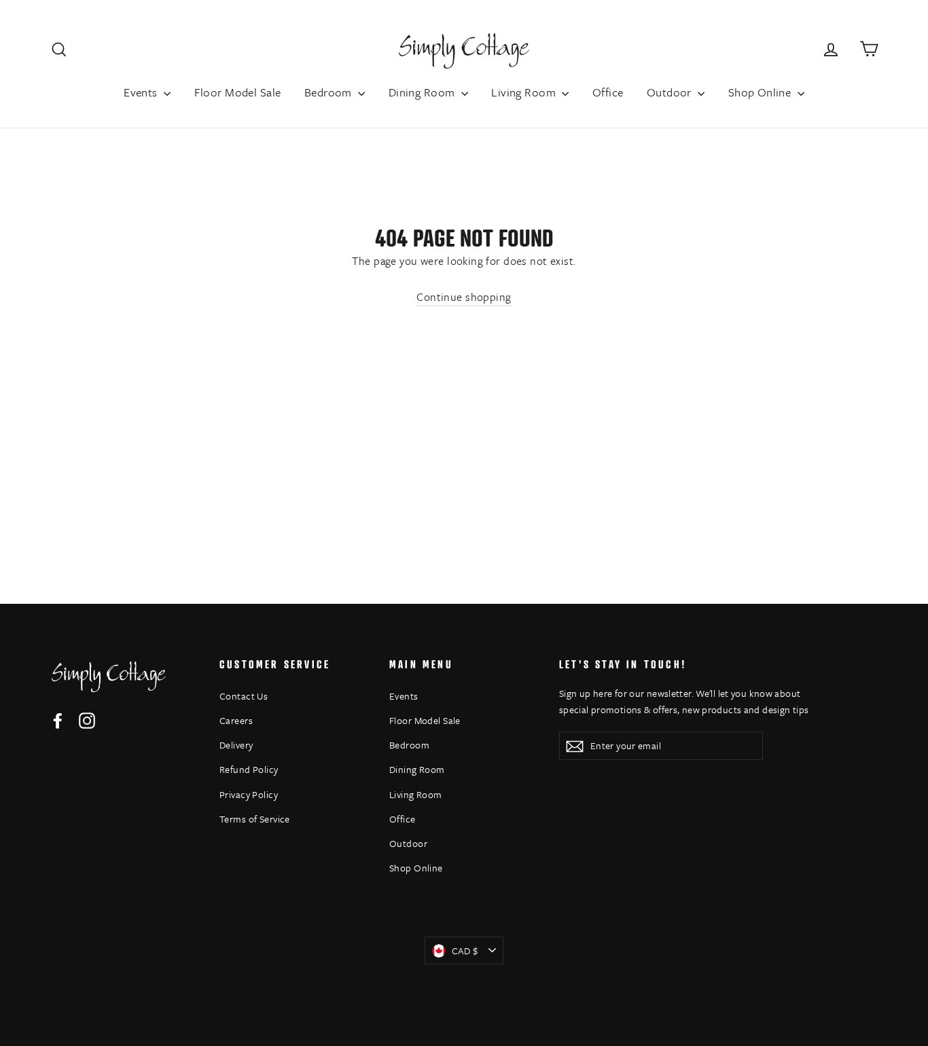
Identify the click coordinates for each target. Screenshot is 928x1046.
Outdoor (670, 92)
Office (608, 92)
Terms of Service (254, 819)
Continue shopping (463, 297)
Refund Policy (249, 769)
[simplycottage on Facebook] (58, 719)
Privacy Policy (248, 794)
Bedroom (329, 92)
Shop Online (761, 92)
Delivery (236, 745)
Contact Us (243, 696)
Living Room (524, 92)
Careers (236, 720)
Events (142, 92)
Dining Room (423, 92)
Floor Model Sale (237, 92)
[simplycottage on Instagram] (87, 719)
